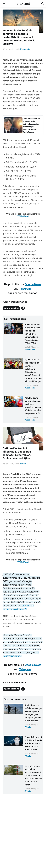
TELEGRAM (23, 216)
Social (23, 463)
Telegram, (25, 288)
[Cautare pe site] (42, 3)
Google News (33, 284)
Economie (25, 49)
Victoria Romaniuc (18, 301)
